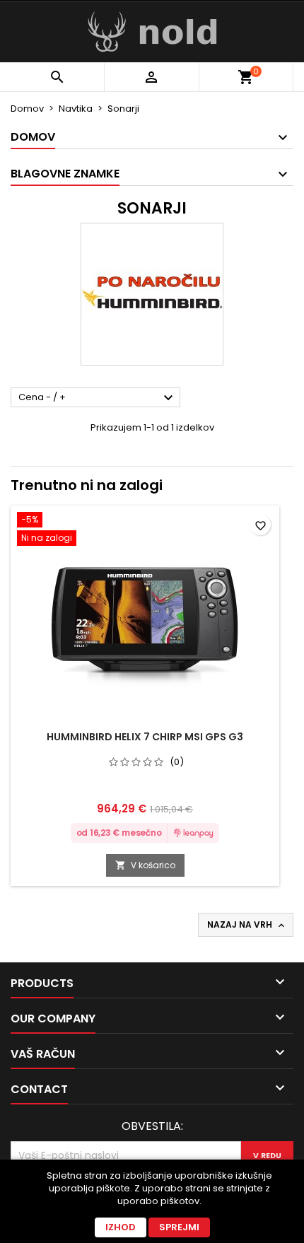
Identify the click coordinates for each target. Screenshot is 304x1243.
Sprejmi (179, 1227)
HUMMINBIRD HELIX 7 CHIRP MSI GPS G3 (145, 737)
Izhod (120, 1227)
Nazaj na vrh (247, 924)
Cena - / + (97, 398)
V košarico (145, 865)
